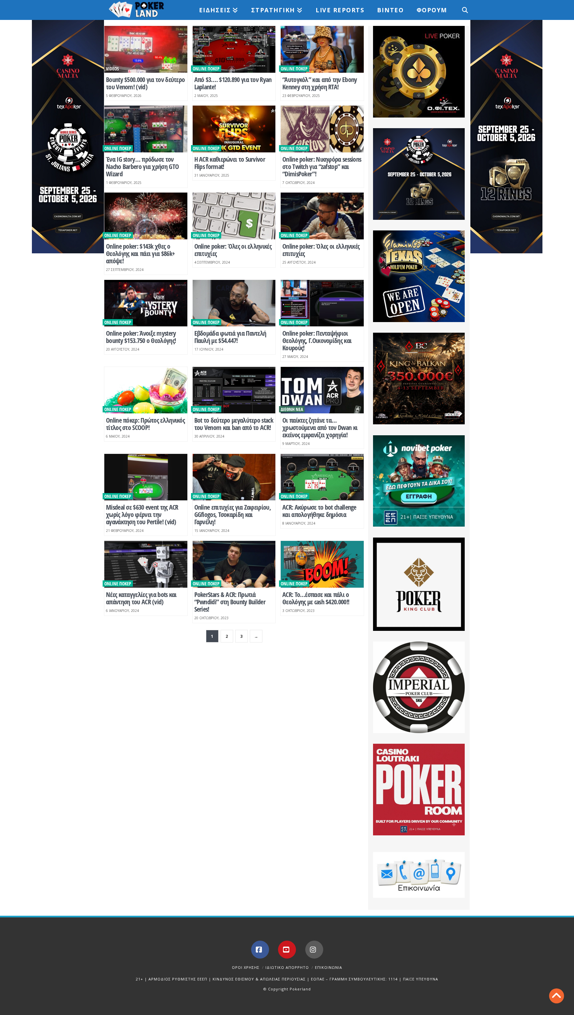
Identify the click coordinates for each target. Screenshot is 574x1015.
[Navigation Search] (461, 10)
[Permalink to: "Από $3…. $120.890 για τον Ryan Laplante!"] (234, 49)
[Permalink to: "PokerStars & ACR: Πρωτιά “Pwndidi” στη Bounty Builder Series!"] (234, 564)
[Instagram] (314, 950)
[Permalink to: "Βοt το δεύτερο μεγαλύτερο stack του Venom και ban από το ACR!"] (234, 390)
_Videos (111, 68)
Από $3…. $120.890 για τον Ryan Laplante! (233, 83)
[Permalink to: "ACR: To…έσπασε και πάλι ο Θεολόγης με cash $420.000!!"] (322, 564)
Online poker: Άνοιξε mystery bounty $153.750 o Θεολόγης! (141, 337)
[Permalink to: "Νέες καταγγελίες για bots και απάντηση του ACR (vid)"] (145, 564)
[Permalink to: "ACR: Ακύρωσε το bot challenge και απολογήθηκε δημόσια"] (322, 477)
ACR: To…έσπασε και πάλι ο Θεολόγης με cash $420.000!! (315, 598)
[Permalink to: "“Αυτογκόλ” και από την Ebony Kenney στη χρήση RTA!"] (322, 49)
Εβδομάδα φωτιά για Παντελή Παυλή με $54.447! (230, 337)
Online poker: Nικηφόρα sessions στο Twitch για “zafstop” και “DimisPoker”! (321, 166)
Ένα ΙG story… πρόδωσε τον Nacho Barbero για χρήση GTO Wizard (142, 166)
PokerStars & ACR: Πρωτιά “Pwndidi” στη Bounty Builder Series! (229, 602)
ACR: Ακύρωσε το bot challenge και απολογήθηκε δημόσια (319, 511)
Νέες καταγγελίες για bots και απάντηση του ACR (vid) (141, 598)
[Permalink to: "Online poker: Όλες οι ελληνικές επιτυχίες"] (234, 216)
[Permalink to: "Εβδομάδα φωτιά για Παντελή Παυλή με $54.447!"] (234, 303)
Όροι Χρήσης (245, 967)
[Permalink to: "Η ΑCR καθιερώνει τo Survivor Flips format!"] (234, 129)
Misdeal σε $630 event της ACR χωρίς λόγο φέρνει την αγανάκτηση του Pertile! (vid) (142, 514)
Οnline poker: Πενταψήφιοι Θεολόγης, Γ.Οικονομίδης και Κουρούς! (316, 340)
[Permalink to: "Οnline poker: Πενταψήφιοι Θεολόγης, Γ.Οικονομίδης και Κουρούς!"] (322, 303)
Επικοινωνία (328, 967)
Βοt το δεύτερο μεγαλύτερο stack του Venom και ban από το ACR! (233, 424)
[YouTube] (287, 950)
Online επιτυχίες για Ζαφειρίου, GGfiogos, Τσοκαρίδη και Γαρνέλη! (232, 514)
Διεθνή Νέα (292, 409)
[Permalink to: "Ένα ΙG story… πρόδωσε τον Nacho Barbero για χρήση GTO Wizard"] (145, 129)
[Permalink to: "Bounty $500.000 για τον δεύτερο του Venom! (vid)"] (145, 49)
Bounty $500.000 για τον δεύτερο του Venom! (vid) (145, 83)
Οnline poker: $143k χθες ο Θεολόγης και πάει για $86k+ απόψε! (140, 253)
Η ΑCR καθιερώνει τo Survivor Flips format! (229, 163)
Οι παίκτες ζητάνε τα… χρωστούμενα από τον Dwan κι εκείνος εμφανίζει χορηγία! (319, 427)
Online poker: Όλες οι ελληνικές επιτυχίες (232, 250)
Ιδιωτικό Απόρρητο (287, 967)
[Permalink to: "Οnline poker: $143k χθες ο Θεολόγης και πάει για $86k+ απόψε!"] (145, 216)
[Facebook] (260, 950)
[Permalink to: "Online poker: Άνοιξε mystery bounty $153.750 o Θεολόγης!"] (145, 303)
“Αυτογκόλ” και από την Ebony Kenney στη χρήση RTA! (319, 83)
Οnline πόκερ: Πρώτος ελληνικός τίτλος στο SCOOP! (145, 424)
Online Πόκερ (206, 68)
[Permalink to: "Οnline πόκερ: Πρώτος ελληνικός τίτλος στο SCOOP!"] (145, 390)
